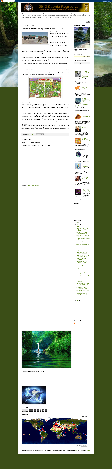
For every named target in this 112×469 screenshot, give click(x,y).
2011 (77, 316)
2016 (77, 306)
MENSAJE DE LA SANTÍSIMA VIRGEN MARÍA (85, 165)
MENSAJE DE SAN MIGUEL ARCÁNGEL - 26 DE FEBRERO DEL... (82, 229)
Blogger (88, 450)
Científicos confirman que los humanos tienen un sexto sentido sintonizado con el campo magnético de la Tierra (82, 102)
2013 (77, 312)
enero (78, 300)
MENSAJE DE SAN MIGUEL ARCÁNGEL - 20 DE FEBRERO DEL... (82, 262)
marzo (78, 224)
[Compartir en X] (40, 134)
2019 (77, 222)
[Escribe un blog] (38, 134)
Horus (77, 322)
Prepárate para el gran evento (82, 272)
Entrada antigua (65, 182)
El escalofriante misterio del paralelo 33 (85, 87)
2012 (77, 314)
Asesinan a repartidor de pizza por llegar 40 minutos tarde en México (86, 141)
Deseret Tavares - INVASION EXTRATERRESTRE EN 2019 (82, 249)
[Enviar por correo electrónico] (37, 134)
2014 (77, 310)
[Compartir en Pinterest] (43, 134)
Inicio (46, 182)
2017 (77, 304)
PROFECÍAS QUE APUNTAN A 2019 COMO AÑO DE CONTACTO (82, 280)
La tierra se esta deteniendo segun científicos (85, 153)
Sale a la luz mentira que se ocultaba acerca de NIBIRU (86, 190)
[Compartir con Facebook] (41, 134)
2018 (77, 302)
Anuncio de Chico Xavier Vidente (83, 273)
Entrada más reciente (26, 182)
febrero (78, 226)
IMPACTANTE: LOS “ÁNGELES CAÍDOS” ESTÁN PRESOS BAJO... (82, 284)
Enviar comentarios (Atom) (33, 185)
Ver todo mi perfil (77, 324)
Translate (85, 65)
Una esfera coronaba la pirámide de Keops (86, 115)
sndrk (76, 450)
